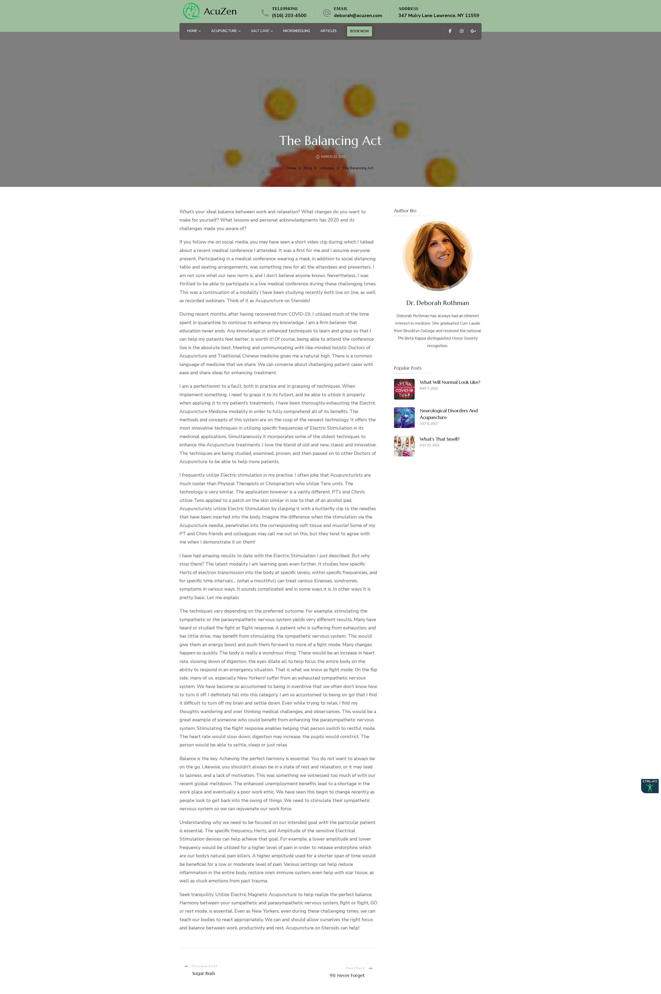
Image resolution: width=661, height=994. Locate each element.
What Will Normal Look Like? (450, 382)
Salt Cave (260, 31)
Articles (328, 31)
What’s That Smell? (440, 439)
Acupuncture (224, 31)
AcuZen (220, 11)
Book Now (359, 31)
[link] (191, 11)
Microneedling (296, 31)
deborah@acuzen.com (358, 15)
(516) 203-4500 (289, 15)
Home (192, 31)
